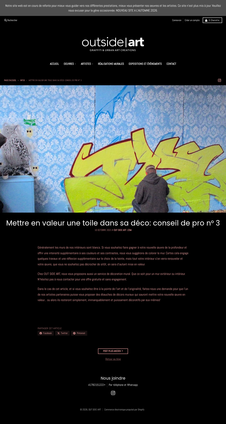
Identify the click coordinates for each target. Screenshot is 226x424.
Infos (22, 80)
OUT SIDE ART (94, 409)
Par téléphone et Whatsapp (123, 385)
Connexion (176, 20)
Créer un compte (192, 20)
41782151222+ (96, 385)
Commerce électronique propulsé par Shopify (124, 409)
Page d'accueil (10, 80)
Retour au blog (113, 359)
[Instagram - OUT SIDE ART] (219, 80)
